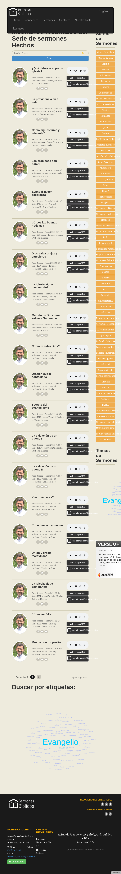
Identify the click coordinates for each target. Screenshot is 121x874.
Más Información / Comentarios (80, 84)
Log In (103, 11)
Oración (106, 382)
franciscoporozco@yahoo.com (21, 856)
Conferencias (105, 93)
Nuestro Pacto (83, 20)
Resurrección (105, 197)
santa (91, 731)
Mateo (105, 133)
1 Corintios (105, 439)
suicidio (86, 740)
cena (80, 737)
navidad (76, 728)
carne (39, 731)
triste (85, 753)
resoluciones (33, 750)
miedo (67, 715)
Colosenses (105, 306)
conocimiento (37, 741)
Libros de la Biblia (105, 52)
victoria (51, 720)
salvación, (29, 747)
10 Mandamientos (105, 330)
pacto (62, 724)
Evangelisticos (105, 58)
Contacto (64, 20)
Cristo (38, 743)
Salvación (52, 727)
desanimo (63, 727)
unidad (47, 762)
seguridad (85, 730)
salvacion (58, 753)
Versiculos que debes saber (105, 422)
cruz (113, 488)
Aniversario (105, 168)
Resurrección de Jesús (105, 231)
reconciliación (78, 720)
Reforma (105, 173)
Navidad (105, 69)
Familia (105, 64)
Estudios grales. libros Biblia (105, 434)
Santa (38, 737)
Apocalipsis (105, 335)
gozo (117, 489)
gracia (80, 729)
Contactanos (17, 862)
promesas (38, 752)
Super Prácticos (105, 162)
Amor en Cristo (105, 370)
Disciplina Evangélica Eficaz (105, 249)
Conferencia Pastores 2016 (105, 139)
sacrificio (39, 735)
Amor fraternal (105, 301)
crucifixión (65, 721)
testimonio (30, 736)
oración (29, 740)
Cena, (86, 725)
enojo (74, 726)
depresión (79, 763)
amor (113, 492)
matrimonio (56, 759)
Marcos (105, 387)
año (80, 754)
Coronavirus (105, 266)
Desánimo (105, 283)
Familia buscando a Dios (105, 347)
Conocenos (31, 20)
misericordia (59, 733)
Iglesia (32, 729)
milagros (87, 747)
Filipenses (105, 278)
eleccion (94, 739)
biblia (62, 760)
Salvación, (58, 763)
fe (50, 748)
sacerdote (87, 736)
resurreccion (87, 743)
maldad (56, 725)
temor (44, 760)
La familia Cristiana (105, 341)
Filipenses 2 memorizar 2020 (105, 254)
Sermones (49, 20)
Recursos (18, 28)
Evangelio (60, 742)
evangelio (70, 750)
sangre (117, 514)
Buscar (50, 58)
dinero (55, 765)
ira (79, 746)
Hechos (105, 289)
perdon (114, 511)
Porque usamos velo (105, 376)
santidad (52, 757)
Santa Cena (105, 121)
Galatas (105, 272)
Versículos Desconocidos (105, 324)
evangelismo (69, 760)
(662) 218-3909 (14, 850)
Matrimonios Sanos (105, 428)
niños (37, 727)
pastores (49, 714)
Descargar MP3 (78, 78)
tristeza (115, 505)
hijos (45, 749)
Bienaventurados (105, 416)
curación (32, 755)
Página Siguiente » (80, 677)
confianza (58, 720)
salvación (63, 747)
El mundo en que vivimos (105, 318)
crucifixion (49, 769)
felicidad (116, 486)
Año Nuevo (105, 75)
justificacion (84, 734)
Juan (105, 127)
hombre (62, 767)
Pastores (105, 81)
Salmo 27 (105, 312)
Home (16, 20)
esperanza (75, 755)
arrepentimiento (48, 730)
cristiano (81, 759)
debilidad (82, 723)
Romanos (105, 116)
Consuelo (105, 295)
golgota (58, 713)
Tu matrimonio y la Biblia (105, 410)
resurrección (70, 732)
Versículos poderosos (105, 214)
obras (46, 734)
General (105, 87)
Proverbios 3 (105, 243)
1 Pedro (105, 237)
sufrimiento (62, 717)
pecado (113, 508)
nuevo (75, 758)
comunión (71, 766)
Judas (105, 185)
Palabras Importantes (105, 353)
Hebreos (105, 220)
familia (58, 731)
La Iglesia (105, 202)
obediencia (58, 769)
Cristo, (59, 756)
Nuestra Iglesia (105, 358)
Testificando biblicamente (105, 156)
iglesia (55, 751)
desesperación (31, 743)
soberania (68, 724)
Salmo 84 (105, 364)
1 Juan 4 (105, 191)
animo (33, 733)
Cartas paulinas (105, 179)
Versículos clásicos (105, 208)
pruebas (92, 752)
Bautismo (105, 399)
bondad (70, 718)
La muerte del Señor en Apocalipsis (105, 260)
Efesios (105, 110)
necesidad (36, 722)
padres (43, 723)
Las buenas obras (105, 104)
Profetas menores (106, 145)
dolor (38, 756)
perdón (47, 753)
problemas (111, 514)
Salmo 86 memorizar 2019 (105, 226)
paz (113, 495)
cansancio (36, 762)
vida (79, 732)
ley (62, 730)
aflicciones (42, 758)
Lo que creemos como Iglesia (105, 98)
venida (42, 726)
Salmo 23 (105, 150)
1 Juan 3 (105, 405)
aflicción (40, 748)
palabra (84, 749)
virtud (67, 768)
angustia (78, 750)
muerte (63, 755)
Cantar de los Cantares (105, 393)
